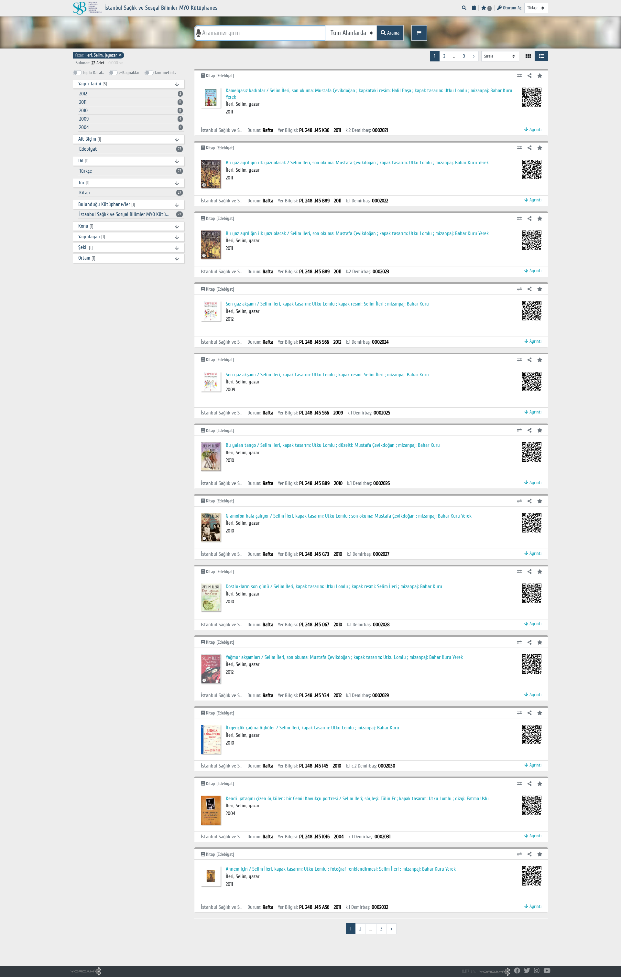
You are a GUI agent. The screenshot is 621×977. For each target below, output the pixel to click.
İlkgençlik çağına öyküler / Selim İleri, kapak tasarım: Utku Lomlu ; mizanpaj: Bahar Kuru (312, 728)
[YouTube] (546, 971)
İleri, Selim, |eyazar (98, 55)
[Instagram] (536, 971)
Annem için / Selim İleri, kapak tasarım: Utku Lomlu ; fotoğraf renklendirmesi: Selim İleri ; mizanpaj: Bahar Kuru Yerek (341, 869)
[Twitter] (527, 971)
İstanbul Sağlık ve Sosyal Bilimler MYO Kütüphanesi (130, 214)
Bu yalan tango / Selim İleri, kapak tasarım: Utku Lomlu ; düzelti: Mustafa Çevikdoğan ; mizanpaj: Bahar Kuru (333, 445)
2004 (130, 127)
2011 (130, 102)
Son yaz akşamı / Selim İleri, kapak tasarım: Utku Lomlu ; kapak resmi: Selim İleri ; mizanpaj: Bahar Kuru (327, 304)
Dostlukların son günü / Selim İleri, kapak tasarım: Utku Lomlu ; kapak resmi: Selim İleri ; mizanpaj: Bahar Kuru (334, 586)
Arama (392, 33)
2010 (130, 110)
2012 (130, 94)
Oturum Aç (511, 8)
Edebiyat (130, 149)
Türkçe (130, 171)
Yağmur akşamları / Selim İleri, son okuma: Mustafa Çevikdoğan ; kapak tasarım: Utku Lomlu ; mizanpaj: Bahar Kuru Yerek (344, 657)
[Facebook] (517, 971)
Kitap (130, 192)
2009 (130, 119)
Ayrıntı (534, 129)
